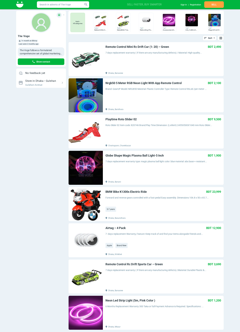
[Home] (20, 4)
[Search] (86, 4)
